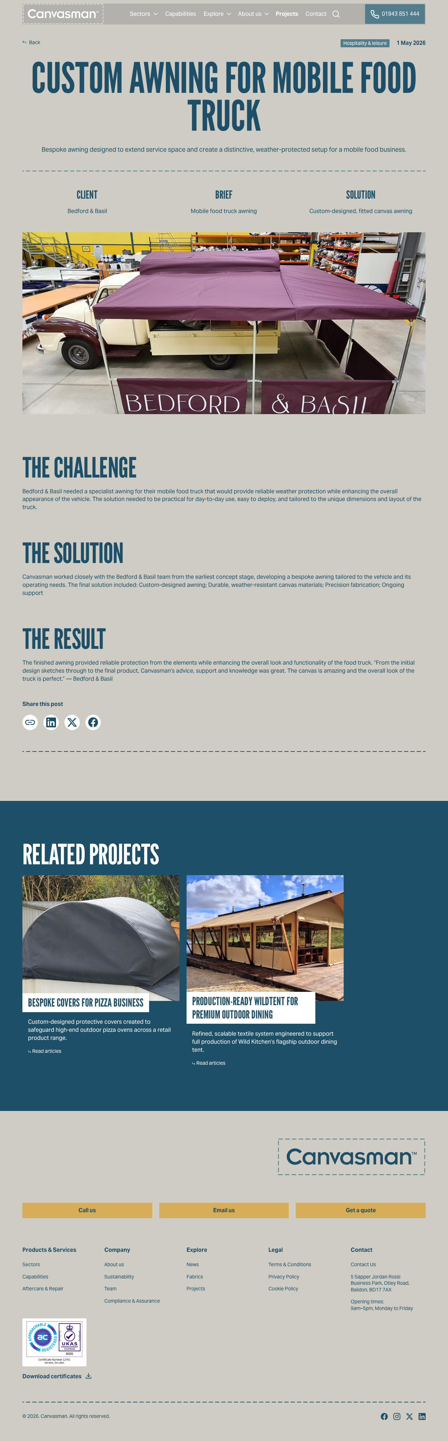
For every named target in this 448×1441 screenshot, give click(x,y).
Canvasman (63, 14)
